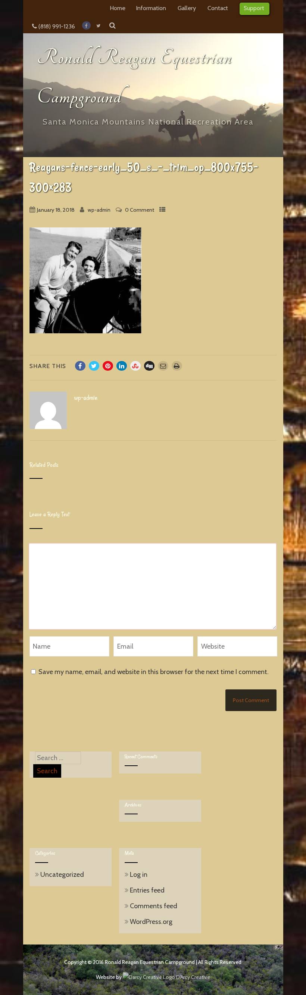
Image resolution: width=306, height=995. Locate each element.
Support (254, 8)
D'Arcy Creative (192, 977)
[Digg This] (149, 366)
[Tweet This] (94, 366)
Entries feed (147, 890)
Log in (138, 874)
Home (117, 8)
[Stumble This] (135, 366)
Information (151, 8)
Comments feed (153, 906)
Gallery (187, 8)
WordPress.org (151, 922)
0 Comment (139, 209)
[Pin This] (108, 366)
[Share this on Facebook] (80, 366)
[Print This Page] (177, 366)
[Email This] (163, 366)
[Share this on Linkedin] (121, 366)
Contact (217, 8)
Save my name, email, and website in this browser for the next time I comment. (153, 672)
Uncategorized (62, 874)
